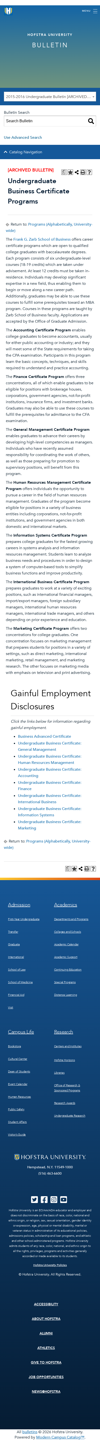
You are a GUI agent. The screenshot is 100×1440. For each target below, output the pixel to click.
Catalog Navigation (25, 152)
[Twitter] (34, 1201)
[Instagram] (53, 1201)
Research (63, 1032)
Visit (10, 1007)
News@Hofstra (46, 1391)
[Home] (8, 11)
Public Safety (16, 1109)
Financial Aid (16, 995)
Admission (19, 904)
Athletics (46, 1348)
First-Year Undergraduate (24, 919)
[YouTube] (63, 1201)
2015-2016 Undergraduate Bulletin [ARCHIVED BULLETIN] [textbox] (51, 96)
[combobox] (50, 96)
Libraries (59, 1073)
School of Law (16, 970)
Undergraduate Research (69, 1116)
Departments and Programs (71, 919)
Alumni (46, 1333)
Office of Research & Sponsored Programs (67, 1087)
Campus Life (21, 1032)
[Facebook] (44, 1201)
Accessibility (46, 1304)
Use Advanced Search (23, 137)
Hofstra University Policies (50, 1265)
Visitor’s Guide (17, 1135)
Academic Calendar (66, 944)
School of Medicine (20, 982)
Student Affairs (17, 1122)
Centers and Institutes (68, 1046)
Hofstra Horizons (64, 1060)
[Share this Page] (76, 172)
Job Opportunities (46, 1377)
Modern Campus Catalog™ (60, 1437)
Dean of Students (19, 1071)
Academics (65, 904)
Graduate (14, 944)
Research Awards (64, 1103)
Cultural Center (17, 1059)
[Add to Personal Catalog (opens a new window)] (70, 172)
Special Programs (65, 982)
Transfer (13, 932)
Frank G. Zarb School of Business (42, 239)
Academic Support (65, 957)
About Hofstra (46, 1319)
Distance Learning (65, 995)
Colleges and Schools (67, 932)
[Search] (91, 121)
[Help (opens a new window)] (89, 172)
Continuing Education (68, 970)
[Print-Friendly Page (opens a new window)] (83, 172)
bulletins (29, 1432)
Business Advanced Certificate (44, 736)
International (16, 957)
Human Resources (19, 1097)
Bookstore (14, 1046)
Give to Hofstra (46, 1362)
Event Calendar (17, 1084)
